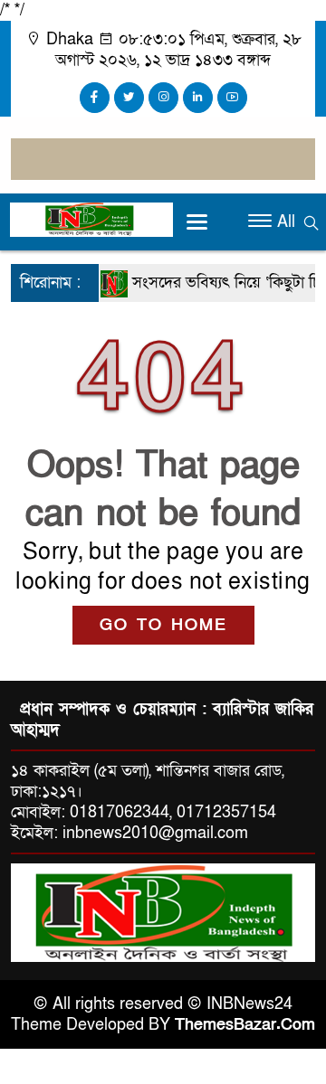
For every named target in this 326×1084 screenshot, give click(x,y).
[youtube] (232, 97)
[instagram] (163, 97)
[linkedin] (198, 97)
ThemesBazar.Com (245, 1024)
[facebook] (95, 97)
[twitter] (129, 97)
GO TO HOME (163, 625)
